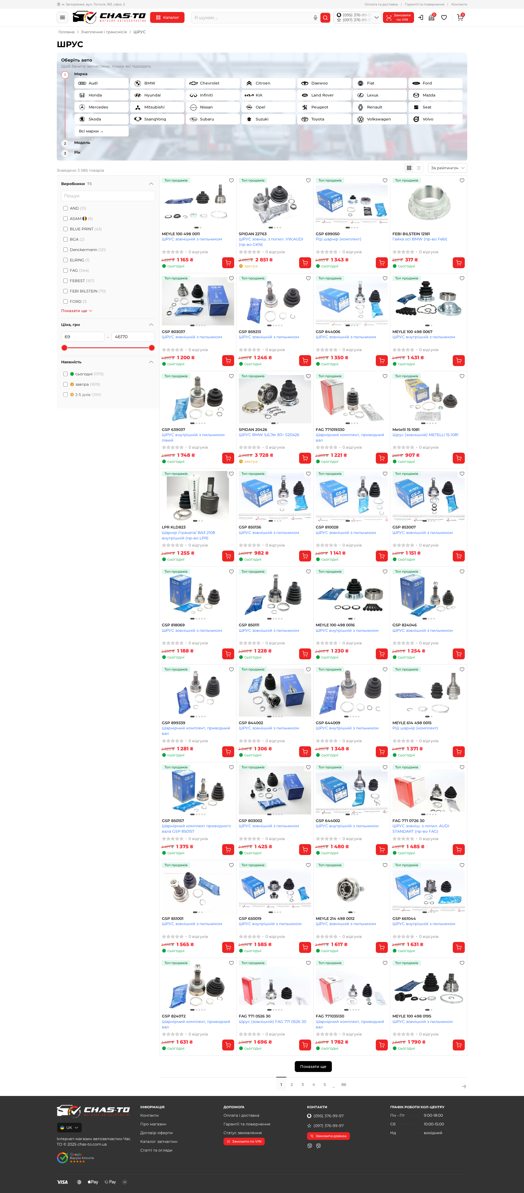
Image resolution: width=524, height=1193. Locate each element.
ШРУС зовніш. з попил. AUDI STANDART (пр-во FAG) (420, 828)
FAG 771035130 (330, 1016)
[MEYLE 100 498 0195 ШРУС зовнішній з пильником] (428, 986)
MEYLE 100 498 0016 (335, 625)
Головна (66, 31)
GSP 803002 (250, 821)
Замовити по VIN (246, 1141)
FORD (78, 301)
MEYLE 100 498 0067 (412, 332)
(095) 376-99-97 (329, 1115)
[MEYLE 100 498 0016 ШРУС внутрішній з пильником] (352, 595)
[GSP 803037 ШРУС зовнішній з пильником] (198, 301)
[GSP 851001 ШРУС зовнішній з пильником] (198, 888)
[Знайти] (325, 18)
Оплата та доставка (381, 4)
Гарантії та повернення (424, 4)
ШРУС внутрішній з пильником (423, 336)
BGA (77, 239)
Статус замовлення (243, 1132)
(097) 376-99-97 (329, 1125)
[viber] (309, 1146)
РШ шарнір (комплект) (338, 239)
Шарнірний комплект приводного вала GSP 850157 (196, 828)
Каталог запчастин (158, 1141)
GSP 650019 (250, 918)
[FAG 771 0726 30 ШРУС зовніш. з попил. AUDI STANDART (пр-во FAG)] (428, 790)
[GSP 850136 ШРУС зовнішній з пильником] (275, 497)
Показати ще (313, 1066)
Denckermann (88, 249)
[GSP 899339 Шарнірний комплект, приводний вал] (198, 692)
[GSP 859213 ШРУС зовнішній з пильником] (275, 301)
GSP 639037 (173, 429)
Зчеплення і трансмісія (104, 31)
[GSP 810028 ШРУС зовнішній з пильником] (352, 497)
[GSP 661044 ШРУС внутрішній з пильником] (428, 888)
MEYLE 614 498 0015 (411, 723)
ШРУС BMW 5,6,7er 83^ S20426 (269, 434)
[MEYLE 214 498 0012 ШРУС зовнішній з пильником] (352, 888)
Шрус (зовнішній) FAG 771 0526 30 (272, 1021)
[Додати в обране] (231, 180)
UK (69, 1127)
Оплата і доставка (241, 1115)
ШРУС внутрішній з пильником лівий (193, 437)
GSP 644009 (328, 723)
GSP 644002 (328, 821)
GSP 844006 (328, 332)
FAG (79, 270)
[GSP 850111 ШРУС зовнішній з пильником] (275, 595)
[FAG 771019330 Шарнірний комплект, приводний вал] (352, 399)
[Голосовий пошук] (315, 17)
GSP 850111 (249, 625)
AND (78, 208)
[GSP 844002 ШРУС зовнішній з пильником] (275, 692)
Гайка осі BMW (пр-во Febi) (419, 239)
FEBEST (82, 280)
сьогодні (89, 374)
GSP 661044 (404, 918)
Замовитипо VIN (402, 17)
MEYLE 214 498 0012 (335, 918)
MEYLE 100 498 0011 (181, 234)
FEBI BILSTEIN (88, 291)
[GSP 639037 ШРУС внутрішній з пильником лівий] (198, 399)
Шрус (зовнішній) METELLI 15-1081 (425, 434)
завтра (87, 384)
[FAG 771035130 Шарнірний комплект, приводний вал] (352, 986)
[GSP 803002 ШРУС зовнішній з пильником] (275, 790)
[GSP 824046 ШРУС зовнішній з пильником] (428, 595)
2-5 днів (88, 394)
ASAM (81, 218)
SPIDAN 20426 (253, 429)
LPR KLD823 (174, 527)
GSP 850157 (173, 821)
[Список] (418, 168)
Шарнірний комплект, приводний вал (350, 437)
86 (343, 1084)
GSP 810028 (327, 527)
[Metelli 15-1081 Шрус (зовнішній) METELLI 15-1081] (428, 399)
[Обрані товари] (445, 17)
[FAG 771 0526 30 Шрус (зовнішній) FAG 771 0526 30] (275, 986)
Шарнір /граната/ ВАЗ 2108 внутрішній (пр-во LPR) (188, 535)
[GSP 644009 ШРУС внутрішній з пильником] (352, 692)
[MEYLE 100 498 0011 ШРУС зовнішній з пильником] (198, 203)
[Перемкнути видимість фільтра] (151, 184)
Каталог (171, 17)
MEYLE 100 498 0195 (411, 1016)
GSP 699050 (328, 234)
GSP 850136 (250, 527)
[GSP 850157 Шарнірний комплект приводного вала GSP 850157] (198, 790)
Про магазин (153, 1124)
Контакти (459, 4)
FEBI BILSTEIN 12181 (411, 234)
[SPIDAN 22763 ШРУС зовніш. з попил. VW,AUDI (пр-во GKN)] (275, 203)
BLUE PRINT (86, 228)
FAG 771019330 (330, 429)
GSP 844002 (251, 723)
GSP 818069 (173, 625)
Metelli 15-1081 (405, 429)
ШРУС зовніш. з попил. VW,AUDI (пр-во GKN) (271, 242)
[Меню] (62, 17)
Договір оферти (156, 1132)
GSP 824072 (174, 1016)
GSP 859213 (250, 332)
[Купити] (228, 262)
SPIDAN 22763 (253, 234)
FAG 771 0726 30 (408, 821)
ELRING (80, 260)
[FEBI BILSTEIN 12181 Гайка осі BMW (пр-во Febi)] (428, 203)
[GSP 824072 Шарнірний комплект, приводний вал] (198, 986)
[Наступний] (228, 203)
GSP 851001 (172, 918)
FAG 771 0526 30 (254, 1016)
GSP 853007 (404, 527)
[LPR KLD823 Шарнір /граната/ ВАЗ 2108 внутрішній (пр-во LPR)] (198, 497)
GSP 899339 (173, 723)
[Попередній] (167, 203)
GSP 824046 (404, 625)
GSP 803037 (173, 332)
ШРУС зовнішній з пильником (192, 239)
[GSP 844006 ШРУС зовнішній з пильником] (352, 301)
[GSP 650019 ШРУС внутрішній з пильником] (275, 888)
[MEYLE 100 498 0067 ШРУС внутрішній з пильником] (428, 301)
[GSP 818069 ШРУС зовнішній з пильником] (198, 595)
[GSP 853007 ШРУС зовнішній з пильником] (428, 497)
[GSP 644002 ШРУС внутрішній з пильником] (352, 790)
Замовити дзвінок (331, 1136)
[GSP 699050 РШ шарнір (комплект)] (352, 203)
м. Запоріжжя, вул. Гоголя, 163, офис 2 (93, 4)
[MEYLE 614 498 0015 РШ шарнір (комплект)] (428, 692)
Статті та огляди (156, 1150)
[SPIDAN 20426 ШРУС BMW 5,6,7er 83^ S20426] (275, 399)
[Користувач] (420, 17)
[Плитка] (409, 168)
